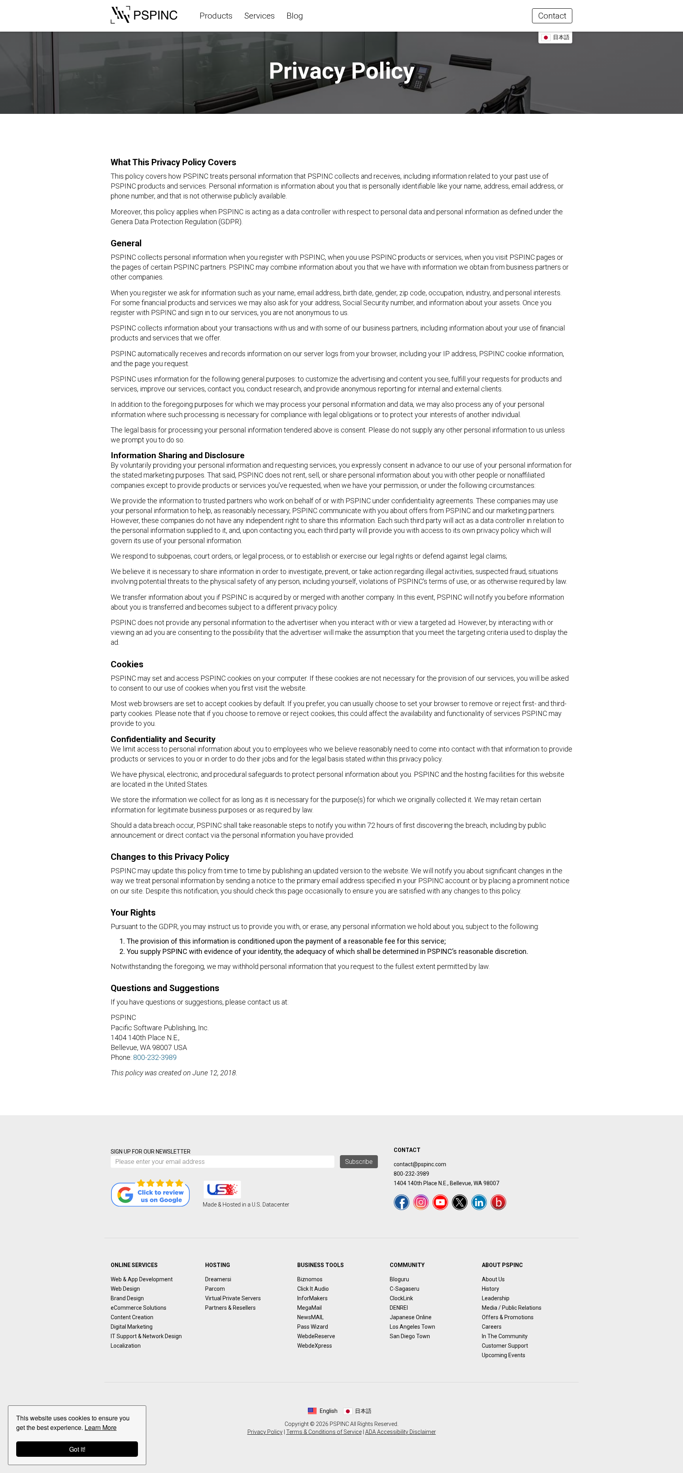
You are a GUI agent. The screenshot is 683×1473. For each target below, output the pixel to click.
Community (407, 1265)
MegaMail (309, 1308)
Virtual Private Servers (233, 1298)
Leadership (495, 1298)
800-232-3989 (155, 1057)
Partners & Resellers (230, 1308)
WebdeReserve (316, 1336)
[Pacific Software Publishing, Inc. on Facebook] (401, 1202)
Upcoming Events (503, 1355)
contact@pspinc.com (420, 1164)
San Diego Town (410, 1336)
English (329, 1411)
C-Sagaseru (404, 1289)
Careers (492, 1327)
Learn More (101, 1427)
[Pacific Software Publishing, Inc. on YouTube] (440, 1202)
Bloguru (399, 1279)
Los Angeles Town (412, 1327)
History (490, 1289)
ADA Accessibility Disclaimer (400, 1432)
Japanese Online (411, 1317)
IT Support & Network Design (146, 1336)
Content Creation (132, 1317)
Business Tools (320, 1265)
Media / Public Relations (511, 1308)
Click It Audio (313, 1289)
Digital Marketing (132, 1327)
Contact (552, 16)
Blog (295, 16)
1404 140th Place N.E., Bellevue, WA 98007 (446, 1183)
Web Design (125, 1289)
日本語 (561, 37)
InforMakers (312, 1298)
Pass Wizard (312, 1327)
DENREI (399, 1308)
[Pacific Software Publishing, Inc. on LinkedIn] (479, 1202)
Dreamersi (218, 1279)
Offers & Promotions (508, 1317)
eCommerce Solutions (138, 1308)
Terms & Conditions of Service (324, 1432)
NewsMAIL (310, 1317)
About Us (493, 1279)
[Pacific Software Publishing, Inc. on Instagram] (421, 1202)
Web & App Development (142, 1279)
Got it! (77, 1449)
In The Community (505, 1336)
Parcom (215, 1289)
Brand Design (127, 1298)
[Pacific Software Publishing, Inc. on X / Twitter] (460, 1202)
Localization (126, 1346)
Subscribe (359, 1161)
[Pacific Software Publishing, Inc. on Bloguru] (498, 1202)
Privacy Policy (265, 1432)
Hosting (217, 1265)
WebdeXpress (314, 1346)
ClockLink (401, 1298)
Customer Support (505, 1346)
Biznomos (310, 1279)
